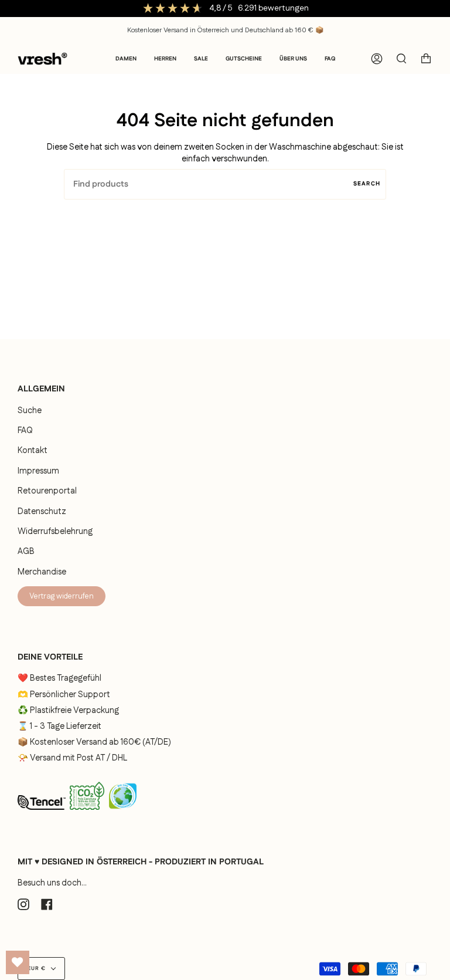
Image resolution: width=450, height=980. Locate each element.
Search (366, 184)
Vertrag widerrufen (61, 596)
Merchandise (42, 572)
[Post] (87, 812)
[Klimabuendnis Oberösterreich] (123, 813)
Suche (30, 411)
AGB (26, 551)
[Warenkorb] (426, 58)
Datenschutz (42, 512)
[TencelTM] (42, 813)
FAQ (25, 431)
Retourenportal (47, 491)
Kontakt (32, 451)
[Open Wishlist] (17, 962)
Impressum (38, 471)
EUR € (37, 968)
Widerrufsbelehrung (55, 532)
